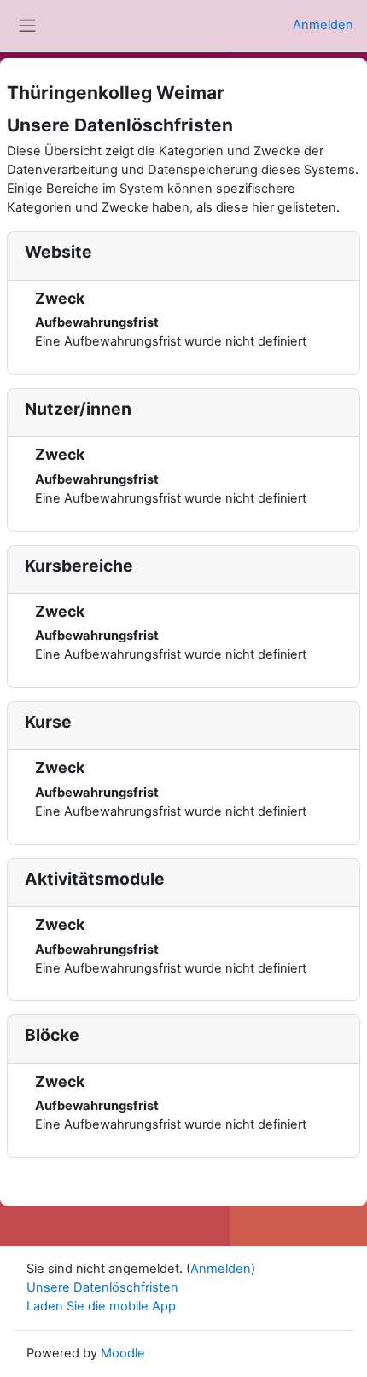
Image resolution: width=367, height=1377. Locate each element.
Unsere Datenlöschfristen (102, 1287)
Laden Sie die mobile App (101, 1306)
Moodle (123, 1353)
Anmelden (323, 24)
